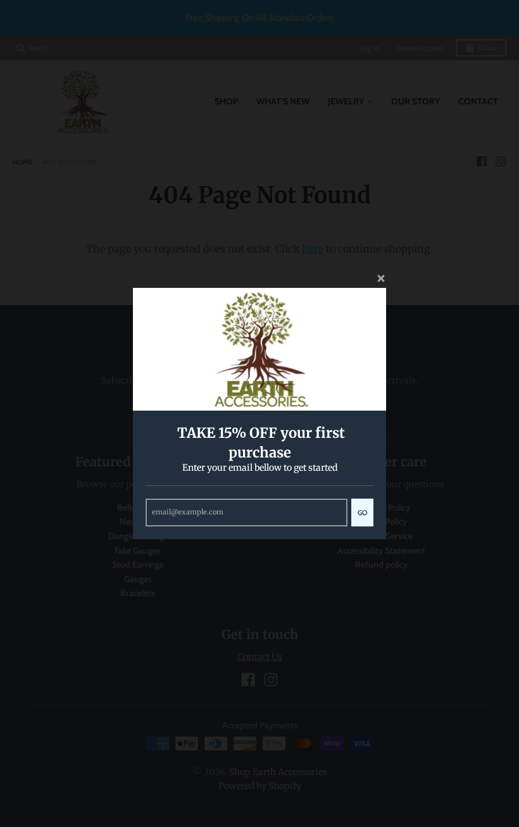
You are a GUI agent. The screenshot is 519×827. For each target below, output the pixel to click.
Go (362, 512)
